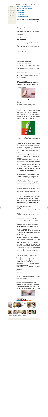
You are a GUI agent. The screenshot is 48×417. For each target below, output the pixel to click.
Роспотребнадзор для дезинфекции (23, 297)
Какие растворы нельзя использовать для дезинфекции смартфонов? (25, 15)
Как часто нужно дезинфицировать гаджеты (21, 10)
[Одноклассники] (28, 300)
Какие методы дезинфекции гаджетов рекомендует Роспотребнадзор (24, 8)
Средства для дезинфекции (28, 297)
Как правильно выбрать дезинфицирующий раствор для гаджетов (24, 11)
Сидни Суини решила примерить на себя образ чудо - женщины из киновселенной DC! (11, 19)
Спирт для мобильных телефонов (20, 298)
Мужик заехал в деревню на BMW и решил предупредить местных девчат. (11, 12)
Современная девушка (24, 1)
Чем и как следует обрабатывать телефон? (22, 14)
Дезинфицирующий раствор (36, 297)
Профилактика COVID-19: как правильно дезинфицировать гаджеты (24, 6)
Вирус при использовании (32, 297)
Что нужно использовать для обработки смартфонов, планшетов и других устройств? (27, 9)
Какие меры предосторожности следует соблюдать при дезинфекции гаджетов (25, 13)
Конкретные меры (19, 297)
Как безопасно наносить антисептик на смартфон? (23, 16)
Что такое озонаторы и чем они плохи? (22, 12)
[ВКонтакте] (18, 300)
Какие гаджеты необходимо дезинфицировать (22, 7)
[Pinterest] (23, 300)
